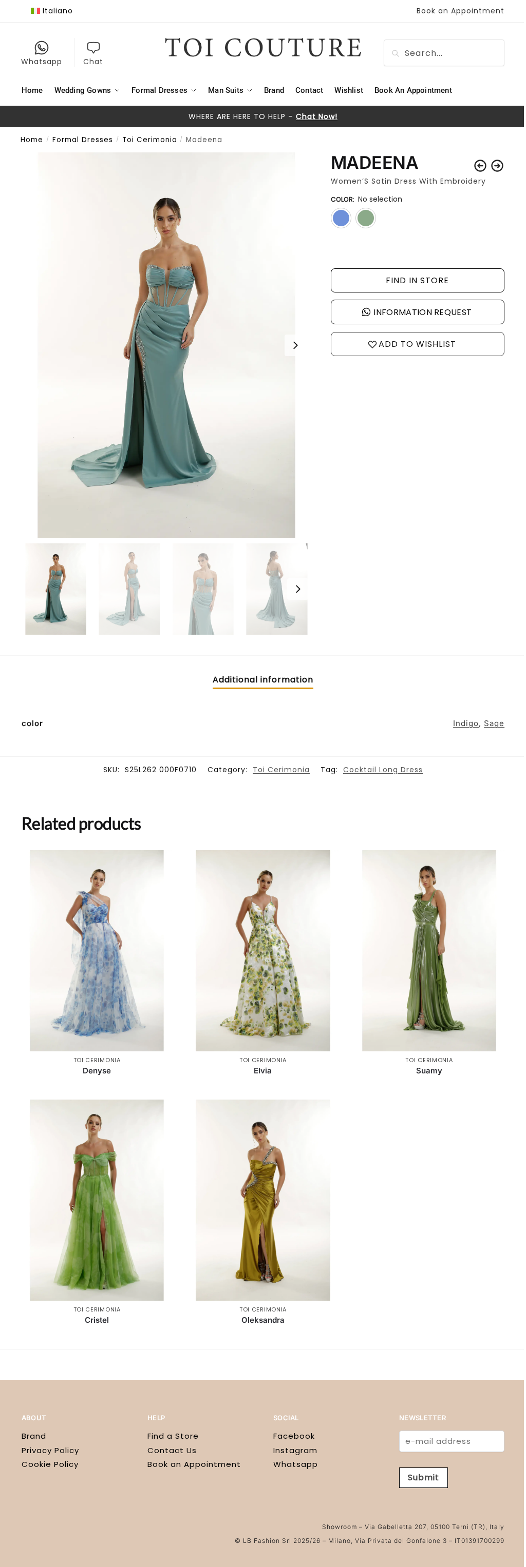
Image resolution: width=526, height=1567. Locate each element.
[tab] (263, 680)
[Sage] (365, 218)
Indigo (466, 723)
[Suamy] (429, 950)
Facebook (294, 1436)
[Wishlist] (156, 865)
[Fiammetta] (497, 166)
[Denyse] (97, 950)
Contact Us (172, 1450)
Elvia (263, 1070)
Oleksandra (263, 1320)
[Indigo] (341, 218)
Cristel (97, 1320)
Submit (423, 1477)
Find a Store (173, 1436)
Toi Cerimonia (149, 140)
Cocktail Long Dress (383, 770)
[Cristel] (97, 1200)
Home (32, 140)
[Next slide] (295, 345)
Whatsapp (41, 61)
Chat (93, 61)
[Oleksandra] (262, 1200)
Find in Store (417, 280)
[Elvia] (262, 950)
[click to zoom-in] (166, 345)
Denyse (97, 1070)
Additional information (263, 679)
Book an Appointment (460, 11)
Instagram (295, 1450)
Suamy (429, 1070)
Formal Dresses (82, 140)
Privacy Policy (50, 1450)
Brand (34, 1436)
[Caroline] (480, 166)
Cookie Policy (50, 1464)
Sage (494, 723)
